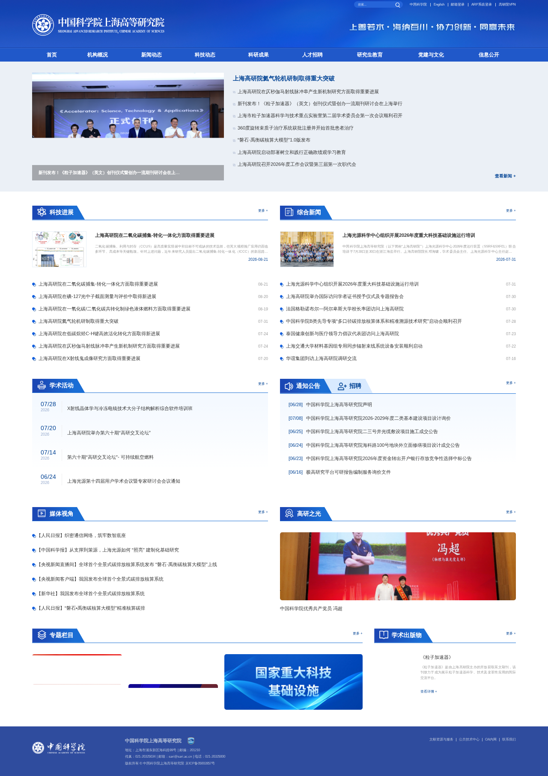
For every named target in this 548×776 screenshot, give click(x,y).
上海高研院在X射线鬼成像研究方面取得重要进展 (89, 358)
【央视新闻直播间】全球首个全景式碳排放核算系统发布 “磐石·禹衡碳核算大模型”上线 (126, 564)
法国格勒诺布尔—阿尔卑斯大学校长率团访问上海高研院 (345, 308)
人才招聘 (312, 55)
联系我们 (509, 739)
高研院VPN (507, 4)
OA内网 (491, 739)
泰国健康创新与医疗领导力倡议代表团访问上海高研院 (342, 333)
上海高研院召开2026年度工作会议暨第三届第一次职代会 (297, 164)
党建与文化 (431, 55)
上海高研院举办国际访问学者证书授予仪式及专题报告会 (345, 296)
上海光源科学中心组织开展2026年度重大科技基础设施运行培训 (352, 283)
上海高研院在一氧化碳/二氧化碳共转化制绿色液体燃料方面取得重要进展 (115, 308)
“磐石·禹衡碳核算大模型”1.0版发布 (274, 139)
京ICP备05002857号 (200, 763)
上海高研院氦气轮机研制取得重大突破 (284, 78)
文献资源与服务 (441, 739)
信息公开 (489, 55)
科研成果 (258, 55)
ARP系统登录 (481, 4)
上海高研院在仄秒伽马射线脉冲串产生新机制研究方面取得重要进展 (308, 91)
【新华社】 (90, 593)
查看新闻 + (505, 176)
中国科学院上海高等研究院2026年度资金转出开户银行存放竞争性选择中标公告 (380, 458)
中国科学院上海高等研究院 (153, 740)
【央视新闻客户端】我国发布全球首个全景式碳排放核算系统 (99, 578)
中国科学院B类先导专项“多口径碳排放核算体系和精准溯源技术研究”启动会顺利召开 (374, 321)
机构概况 (97, 55)
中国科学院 (418, 4)
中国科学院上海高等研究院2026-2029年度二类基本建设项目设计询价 (370, 418)
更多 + (263, 210)
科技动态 (205, 55)
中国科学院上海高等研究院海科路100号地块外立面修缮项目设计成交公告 (374, 445)
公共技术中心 (469, 739)
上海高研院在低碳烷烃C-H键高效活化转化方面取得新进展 (99, 333)
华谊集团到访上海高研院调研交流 (321, 358)
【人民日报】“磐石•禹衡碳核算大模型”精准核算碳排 (90, 608)
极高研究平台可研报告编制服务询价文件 (340, 472)
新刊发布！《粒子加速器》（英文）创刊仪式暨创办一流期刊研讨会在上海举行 (320, 103)
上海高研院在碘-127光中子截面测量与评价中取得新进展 (97, 296)
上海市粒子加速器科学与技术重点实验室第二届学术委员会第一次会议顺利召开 (320, 115)
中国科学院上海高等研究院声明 (330, 404)
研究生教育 (370, 55)
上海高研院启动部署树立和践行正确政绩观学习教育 (292, 152)
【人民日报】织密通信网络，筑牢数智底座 (80, 535)
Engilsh (439, 4)
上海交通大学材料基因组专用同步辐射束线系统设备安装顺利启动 (354, 345)
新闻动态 (151, 55)
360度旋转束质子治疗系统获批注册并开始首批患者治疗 (296, 127)
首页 (52, 55)
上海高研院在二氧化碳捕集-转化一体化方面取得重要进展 (98, 283)
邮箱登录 (458, 4)
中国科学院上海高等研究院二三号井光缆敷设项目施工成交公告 (363, 431)
